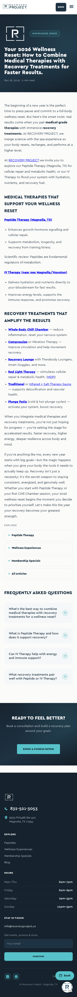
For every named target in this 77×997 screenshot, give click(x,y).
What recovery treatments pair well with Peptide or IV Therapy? (33, 676)
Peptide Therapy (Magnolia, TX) (28, 219)
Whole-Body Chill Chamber (28, 329)
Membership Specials (26, 560)
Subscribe (38, 956)
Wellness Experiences (26, 547)
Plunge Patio (17, 401)
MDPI (51, 377)
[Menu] (71, 7)
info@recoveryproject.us (20, 926)
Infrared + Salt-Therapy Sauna (50, 384)
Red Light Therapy (21, 371)
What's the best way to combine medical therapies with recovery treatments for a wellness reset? (33, 612)
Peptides (10, 843)
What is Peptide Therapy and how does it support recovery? (34, 635)
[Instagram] (7, 976)
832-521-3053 (24, 808)
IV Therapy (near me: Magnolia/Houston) (35, 272)
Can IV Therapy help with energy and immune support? (33, 656)
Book (61, 7)
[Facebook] (16, 976)
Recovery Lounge (21, 359)
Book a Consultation (38, 749)
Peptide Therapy (23, 535)
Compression (17, 341)
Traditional (16, 384)
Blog (7, 862)
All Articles (19, 573)
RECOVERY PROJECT (24, 160)
